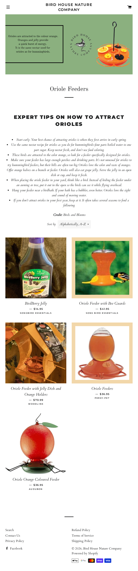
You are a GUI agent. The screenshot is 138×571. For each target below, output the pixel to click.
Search (9, 530)
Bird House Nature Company (69, 7)
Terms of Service (83, 536)
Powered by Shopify (85, 553)
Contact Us (12, 536)
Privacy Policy (14, 541)
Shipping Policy (82, 541)
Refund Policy (81, 530)
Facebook (15, 548)
